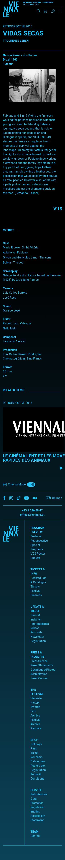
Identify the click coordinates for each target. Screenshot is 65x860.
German (57, 498)
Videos (35, 628)
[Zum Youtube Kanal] (26, 498)
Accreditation (39, 674)
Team (34, 831)
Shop (34, 740)
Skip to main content (13, 2)
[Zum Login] (53, 11)
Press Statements (42, 665)
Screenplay (10, 271)
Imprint (35, 811)
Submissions (39, 794)
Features (36, 536)
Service (36, 790)
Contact (35, 836)
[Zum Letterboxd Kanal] (34, 498)
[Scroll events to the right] (61, 468)
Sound (7, 306)
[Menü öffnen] (59, 12)
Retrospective (39, 540)
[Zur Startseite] (11, 10)
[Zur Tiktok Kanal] (18, 498)
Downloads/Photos (43, 669)
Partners (36, 728)
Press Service (39, 661)
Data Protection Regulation (37, 803)
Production (10, 350)
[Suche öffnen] (38, 11)
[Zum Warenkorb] (45, 11)
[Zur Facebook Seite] (4, 498)
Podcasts (36, 632)
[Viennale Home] (11, 681)
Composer (9, 337)
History (35, 702)
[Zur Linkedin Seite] (11, 498)
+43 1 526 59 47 (32, 510)
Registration (38, 770)
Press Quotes (39, 678)
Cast (6, 243)
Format (7, 367)
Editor (6, 319)
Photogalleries (40, 624)
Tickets (35, 586)
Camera (8, 288)
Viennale (36, 698)
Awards (35, 707)
